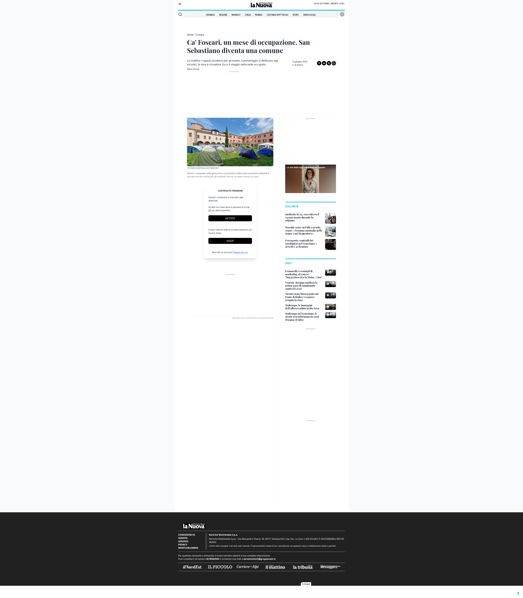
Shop (230, 241)
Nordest (236, 14)
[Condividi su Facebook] (319, 63)
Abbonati (334, 3)
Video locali (309, 14)
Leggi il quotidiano (321, 3)
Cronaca (210, 14)
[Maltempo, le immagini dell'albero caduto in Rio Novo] (330, 307)
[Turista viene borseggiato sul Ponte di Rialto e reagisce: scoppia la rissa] (330, 295)
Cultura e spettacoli (277, 14)
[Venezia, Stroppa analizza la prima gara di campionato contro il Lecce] (330, 284)
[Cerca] (180, 14)
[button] (310, 178)
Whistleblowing (188, 547)
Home (190, 34)
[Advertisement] (261, 24)
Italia (248, 14)
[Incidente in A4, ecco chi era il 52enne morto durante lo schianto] (330, 218)
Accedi (341, 3)
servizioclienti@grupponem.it (259, 558)
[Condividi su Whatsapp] (334, 63)
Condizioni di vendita (186, 536)
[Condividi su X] (329, 63)
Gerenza (183, 541)
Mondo (258, 14)
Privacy (182, 544)
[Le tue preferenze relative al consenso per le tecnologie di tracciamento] (518, 593)
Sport (296, 14)
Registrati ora (241, 252)
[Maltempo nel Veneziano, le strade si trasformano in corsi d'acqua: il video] (330, 315)
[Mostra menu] (179, 3)
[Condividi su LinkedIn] (324, 63)
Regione (223, 14)
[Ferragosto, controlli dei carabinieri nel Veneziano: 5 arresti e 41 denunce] (330, 244)
